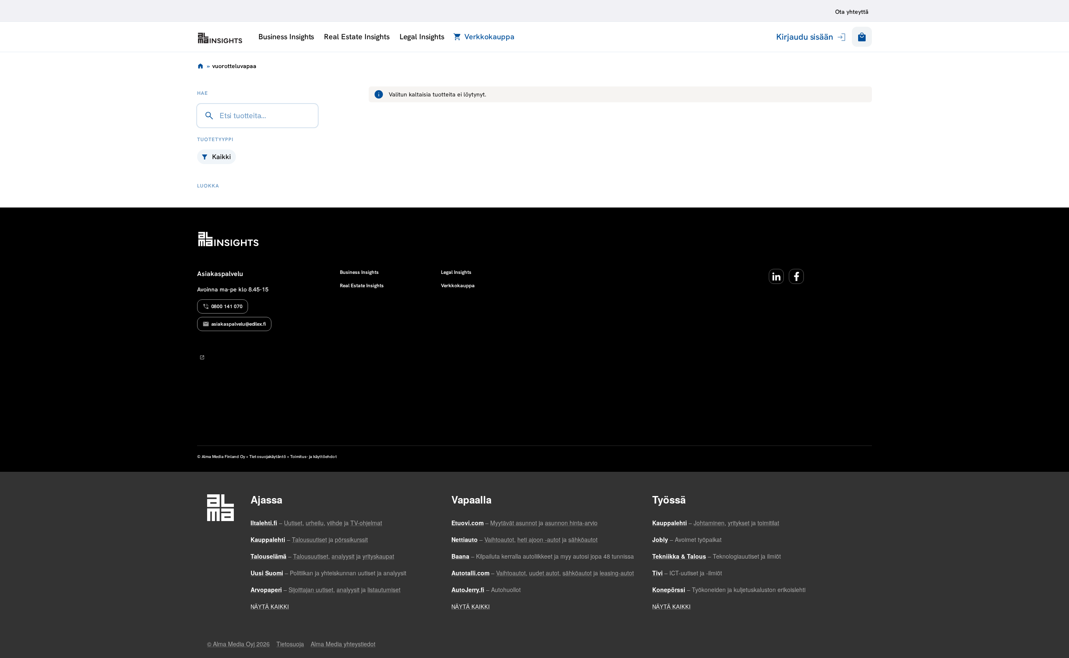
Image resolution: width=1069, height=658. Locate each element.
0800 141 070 (227, 306)
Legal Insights (422, 36)
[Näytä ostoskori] (862, 37)
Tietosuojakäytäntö (267, 456)
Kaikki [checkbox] (221, 156)
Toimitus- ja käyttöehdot (313, 456)
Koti (200, 66)
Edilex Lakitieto (220, 38)
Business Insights (286, 36)
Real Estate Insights (356, 36)
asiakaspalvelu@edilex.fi (238, 324)
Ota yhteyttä (852, 11)
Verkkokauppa (489, 36)
